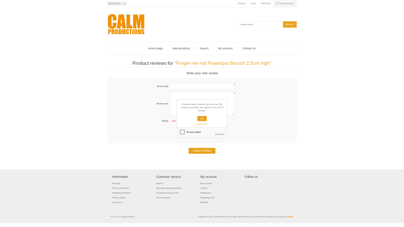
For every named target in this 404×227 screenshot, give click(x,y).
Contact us (249, 48)
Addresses (205, 193)
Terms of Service (120, 188)
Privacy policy (119, 197)
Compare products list (167, 193)
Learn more (202, 124)
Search (203, 48)
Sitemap (116, 183)
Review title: (163, 86)
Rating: (165, 120)
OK (202, 118)
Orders (203, 188)
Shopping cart (207, 197)
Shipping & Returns (121, 193)
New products (181, 48)
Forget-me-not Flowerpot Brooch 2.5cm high (223, 63)
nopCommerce (128, 217)
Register (242, 3)
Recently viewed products (169, 188)
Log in (253, 3)
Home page (155, 48)
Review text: (163, 103)
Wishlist (204, 202)
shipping (290, 217)
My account (225, 48)
